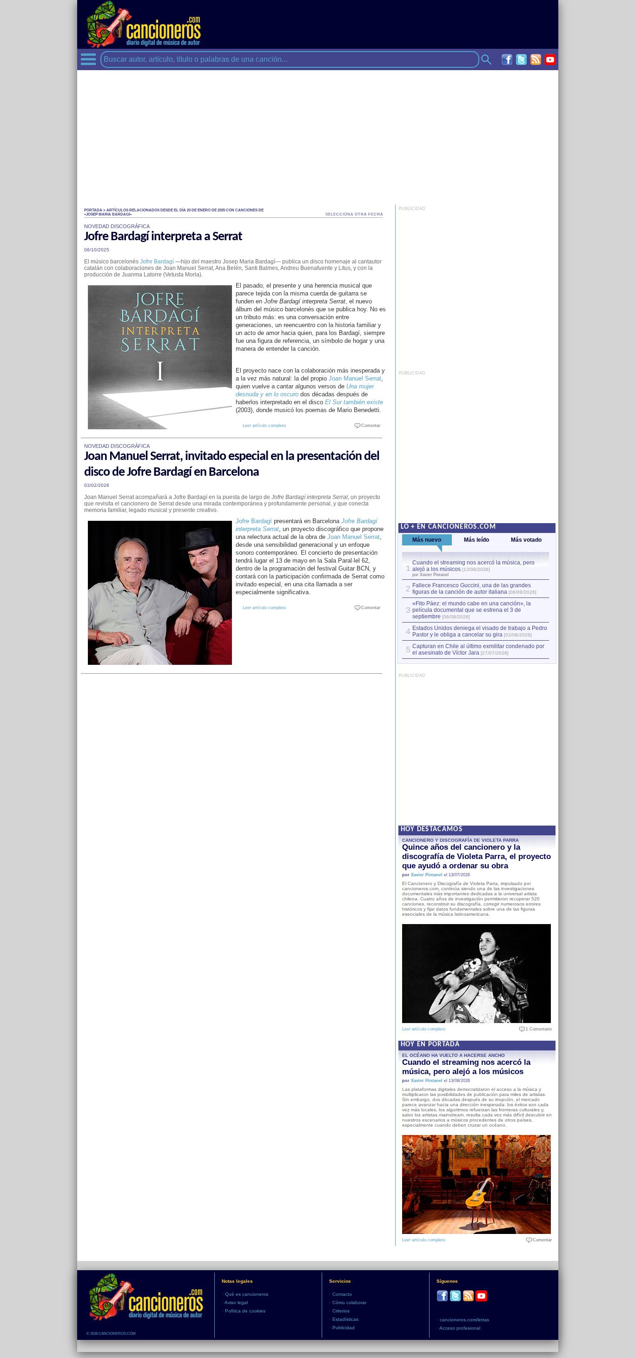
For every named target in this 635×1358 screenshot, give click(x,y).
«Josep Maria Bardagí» (108, 214)
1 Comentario (537, 1029)
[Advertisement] (317, 135)
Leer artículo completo (264, 425)
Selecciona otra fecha (354, 214)
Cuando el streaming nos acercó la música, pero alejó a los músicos (466, 1067)
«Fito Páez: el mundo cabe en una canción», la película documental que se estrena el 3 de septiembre (471, 610)
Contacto (342, 1294)
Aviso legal (236, 1302)
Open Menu (88, 59)
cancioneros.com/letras (464, 1319)
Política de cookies (245, 1310)
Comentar (368, 425)
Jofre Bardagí (157, 261)
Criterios (341, 1310)
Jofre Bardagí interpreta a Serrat (163, 236)
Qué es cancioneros (246, 1294)
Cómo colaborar (349, 1302)
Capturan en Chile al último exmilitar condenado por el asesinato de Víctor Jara (478, 649)
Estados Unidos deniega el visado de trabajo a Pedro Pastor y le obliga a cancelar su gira (479, 631)
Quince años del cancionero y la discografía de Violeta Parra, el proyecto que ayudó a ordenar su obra (476, 856)
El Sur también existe (354, 402)
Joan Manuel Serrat (355, 378)
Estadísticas (345, 1319)
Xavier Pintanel (427, 875)
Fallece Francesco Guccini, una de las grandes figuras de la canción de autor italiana (471, 588)
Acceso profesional (459, 1328)
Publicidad (343, 1327)
